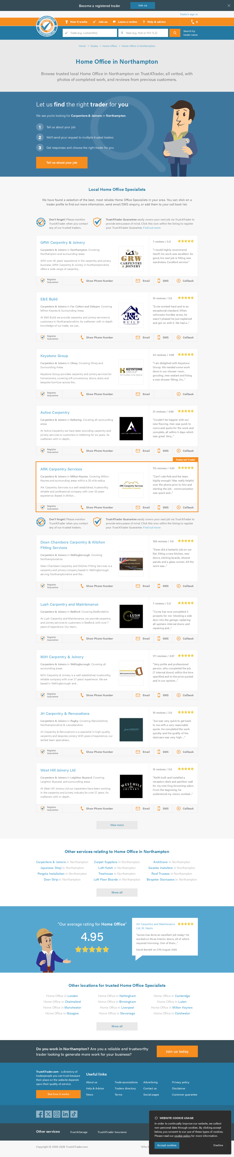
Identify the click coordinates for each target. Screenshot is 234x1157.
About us (91, 1082)
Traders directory (125, 1088)
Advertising (150, 1082)
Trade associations (126, 1082)
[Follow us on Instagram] (56, 1114)
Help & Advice (95, 1088)
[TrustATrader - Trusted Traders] (47, 20)
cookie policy (182, 1136)
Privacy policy (180, 1082)
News (89, 1094)
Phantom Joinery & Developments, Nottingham (153, 926)
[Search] (174, 33)
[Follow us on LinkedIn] (65, 1114)
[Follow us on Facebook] (39, 1114)
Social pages (151, 1094)
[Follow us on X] (48, 1114)
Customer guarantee (184, 1094)
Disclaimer (178, 1088)
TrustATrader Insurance (112, 1132)
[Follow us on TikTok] (74, 1114)
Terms (118, 1094)
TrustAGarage (78, 1132)
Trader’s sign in (189, 14)
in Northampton (62, 862)
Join (142, 5)
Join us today (177, 1051)
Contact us (150, 1088)
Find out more (152, 228)
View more (117, 825)
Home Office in (62, 996)
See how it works (58, 1094)
